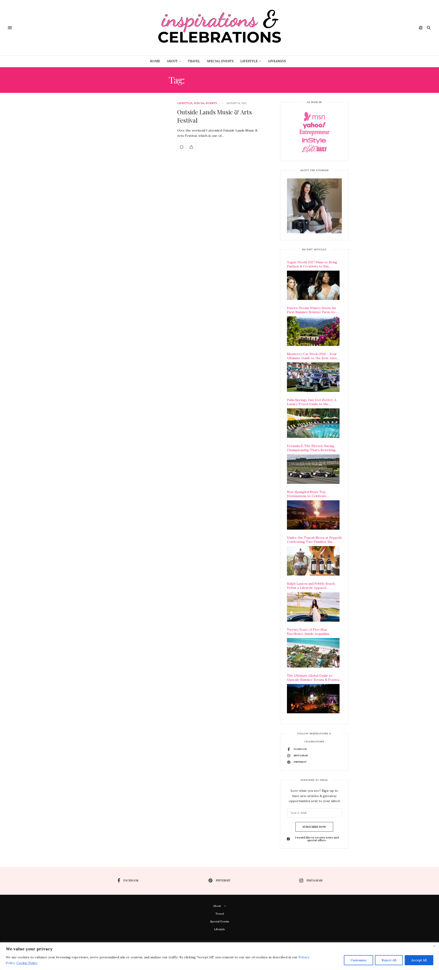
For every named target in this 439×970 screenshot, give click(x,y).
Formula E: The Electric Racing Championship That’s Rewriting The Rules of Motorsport (311, 448)
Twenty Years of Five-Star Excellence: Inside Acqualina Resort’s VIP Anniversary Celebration (308, 632)
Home (155, 61)
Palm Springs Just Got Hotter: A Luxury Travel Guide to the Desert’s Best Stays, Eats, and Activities (311, 402)
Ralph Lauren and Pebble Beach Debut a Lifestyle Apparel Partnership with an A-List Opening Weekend (311, 586)
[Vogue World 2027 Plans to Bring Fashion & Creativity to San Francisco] (313, 285)
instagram (314, 880)
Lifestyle (249, 61)
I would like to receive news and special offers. (317, 839)
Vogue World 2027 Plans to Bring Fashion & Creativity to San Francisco (312, 264)
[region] (219, 956)
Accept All (419, 960)
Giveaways (277, 61)
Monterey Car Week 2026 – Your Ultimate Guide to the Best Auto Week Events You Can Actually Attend (312, 356)
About (172, 61)
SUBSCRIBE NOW (314, 826)
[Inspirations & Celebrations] (219, 27)
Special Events (220, 61)
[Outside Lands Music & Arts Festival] (181, 147)
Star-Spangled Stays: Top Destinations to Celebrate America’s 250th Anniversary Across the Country (314, 494)
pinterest (223, 880)
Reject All (389, 960)
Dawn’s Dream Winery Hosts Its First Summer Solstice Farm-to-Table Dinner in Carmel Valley (311, 310)
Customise (359, 960)
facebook (131, 880)
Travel (194, 61)
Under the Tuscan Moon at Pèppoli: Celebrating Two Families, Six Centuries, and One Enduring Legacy (314, 540)
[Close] (434, 946)
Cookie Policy (26, 963)
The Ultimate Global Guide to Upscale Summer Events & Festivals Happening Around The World (314, 678)
